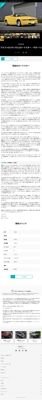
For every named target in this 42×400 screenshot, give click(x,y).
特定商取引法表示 (3, 388)
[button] (40, 17)
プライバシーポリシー (4, 391)
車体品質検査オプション (8, 308)
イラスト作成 (3, 366)
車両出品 (2, 361)
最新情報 (2, 369)
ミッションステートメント (5, 377)
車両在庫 (2, 358)
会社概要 (2, 383)
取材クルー (2, 380)
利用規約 (2, 394)
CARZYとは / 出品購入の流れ (6, 355)
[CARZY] (21, 346)
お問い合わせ (3, 372)
